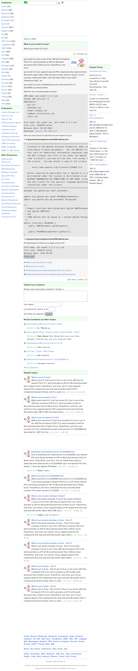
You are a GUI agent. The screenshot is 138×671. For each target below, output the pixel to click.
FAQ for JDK (6, 119)
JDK (3, 52)
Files (68, 654)
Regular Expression (10, 190)
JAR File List (7, 116)
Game (3, 24)
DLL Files (5, 179)
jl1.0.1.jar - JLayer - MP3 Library (40, 351)
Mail (3, 62)
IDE (3, 38)
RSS (55, 649)
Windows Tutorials (9, 172)
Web (3, 100)
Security (5, 83)
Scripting (5, 79)
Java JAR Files (8, 176)
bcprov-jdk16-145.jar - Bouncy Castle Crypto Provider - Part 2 (52, 332)
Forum (73, 656)
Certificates (76, 654)
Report (4, 76)
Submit (49, 314)
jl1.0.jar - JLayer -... (97, 95)
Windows (50, 654)
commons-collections (10, 136)
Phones (54, 656)
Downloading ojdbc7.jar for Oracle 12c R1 (44, 343)
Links (33, 656)
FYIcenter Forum (8, 217)
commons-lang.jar (9, 126)
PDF (3, 72)
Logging (4, 58)
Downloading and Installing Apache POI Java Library (49, 270)
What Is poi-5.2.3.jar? (35, 266)
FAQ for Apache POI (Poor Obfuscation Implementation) (51, 274)
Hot (31, 649)
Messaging (6, 65)
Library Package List (10, 112)
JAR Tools (5, 41)
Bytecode (5, 13)
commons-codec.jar (9, 133)
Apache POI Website (46, 131)
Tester (27, 654)
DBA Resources (8, 169)
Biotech (4, 10)
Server (4, 86)
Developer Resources (10, 165)
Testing (4, 97)
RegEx (27, 656)
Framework (6, 20)
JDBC (3, 48)
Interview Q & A (8, 197)
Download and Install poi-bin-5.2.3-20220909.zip (47, 359)
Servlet (4, 90)
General (4, 27)
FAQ (67, 656)
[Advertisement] (11, 251)
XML (3, 104)
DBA (43, 654)
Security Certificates (10, 186)
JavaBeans (6, 45)
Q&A (39, 656)
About (37, 649)
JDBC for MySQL (8, 147)
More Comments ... (32, 368)
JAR (58, 654)
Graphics (5, 31)
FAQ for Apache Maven (11, 123)
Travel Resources (9, 207)
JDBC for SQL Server (10, 150)
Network (5, 69)
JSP (3, 55)
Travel (61, 656)
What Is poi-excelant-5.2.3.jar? (39, 262)
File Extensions (8, 183)
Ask (65, 649)
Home (26, 39)
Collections (46, 649)
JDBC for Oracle (8, 143)
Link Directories (8, 193)
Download (29, 257)
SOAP (4, 93)
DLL (62, 654)
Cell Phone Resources (11, 204)
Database (5, 17)
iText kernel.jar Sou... (98, 71)
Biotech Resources (9, 200)
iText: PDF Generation (11, 140)
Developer (35, 654)
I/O (2, 34)
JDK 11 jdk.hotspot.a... (99, 165)
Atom (60, 649)
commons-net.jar (8, 129)
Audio (3, 6)
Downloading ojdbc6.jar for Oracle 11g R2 (44, 324)
